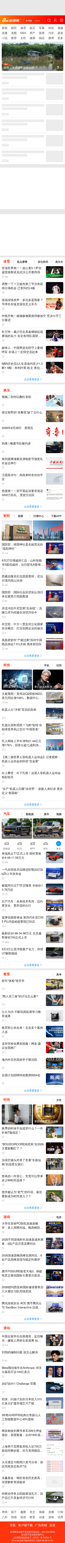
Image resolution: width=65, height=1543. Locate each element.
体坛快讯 (43, 262)
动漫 (42, 1517)
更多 (60, 38)
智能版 (37, 20)
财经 (14, 28)
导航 (13, 1525)
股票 (42, 33)
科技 (51, 28)
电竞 (59, 1217)
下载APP (56, 516)
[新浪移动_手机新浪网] (10, 20)
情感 (14, 1517)
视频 (60, 28)
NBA (23, 33)
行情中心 (38, 516)
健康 (32, 38)
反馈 (52, 1525)
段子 (14, 1512)
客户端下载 (25, 1525)
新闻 (4, 28)
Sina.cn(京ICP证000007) (23, 1540)
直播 (4, 33)
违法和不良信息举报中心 (32, 1534)
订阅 (60, 1512)
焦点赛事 (22, 262)
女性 (23, 38)
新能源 (30, 814)
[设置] (61, 20)
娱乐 (32, 28)
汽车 (51, 33)
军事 (42, 28)
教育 (14, 38)
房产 (32, 33)
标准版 (29, 20)
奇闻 (4, 1512)
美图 (14, 33)
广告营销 (41, 1525)
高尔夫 (59, 262)
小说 (4, 38)
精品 (42, 38)
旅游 (23, 1517)
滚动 (6, 1328)
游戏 (6, 1217)
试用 (59, 665)
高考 (59, 974)
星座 (60, 33)
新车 (46, 814)
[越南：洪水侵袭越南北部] (32, 58)
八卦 (4, 1517)
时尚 (6, 1099)
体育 (23, 28)
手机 (46, 665)
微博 (51, 38)
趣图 (23, 1512)
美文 (32, 1512)
